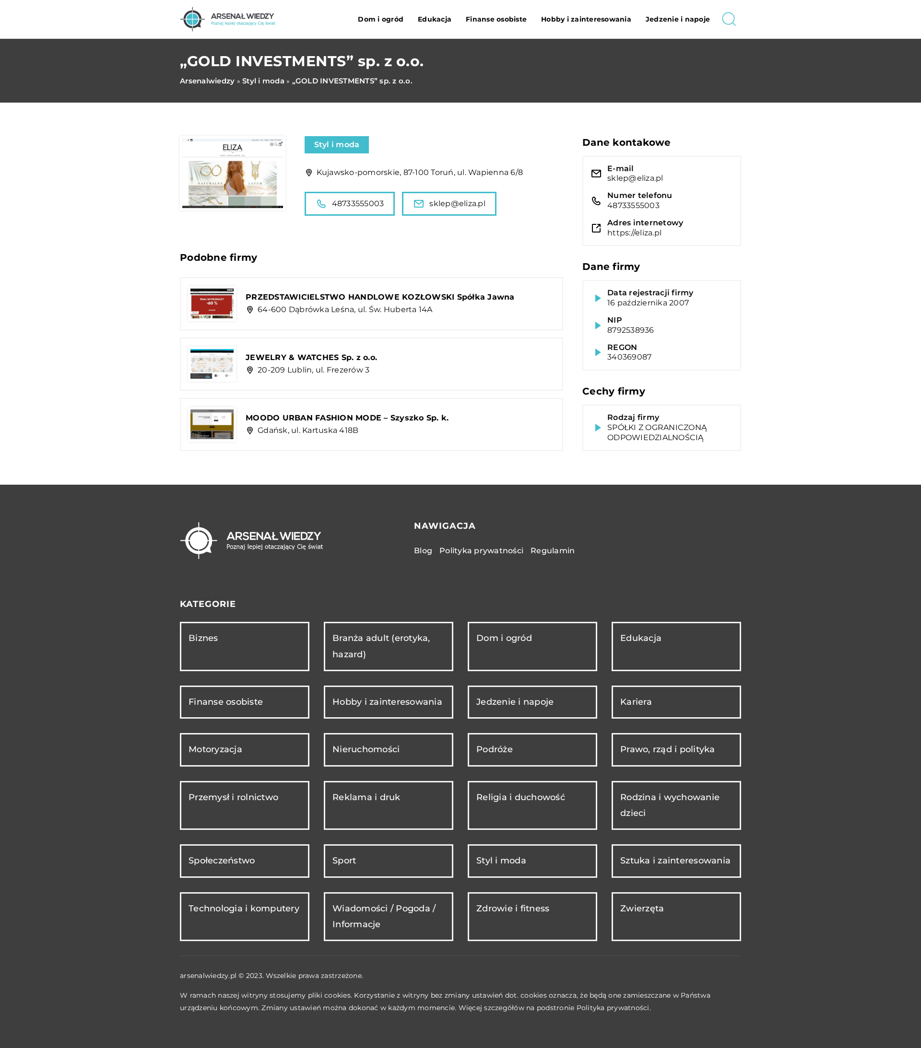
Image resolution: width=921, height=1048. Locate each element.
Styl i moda (337, 144)
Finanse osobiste (496, 19)
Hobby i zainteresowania (586, 19)
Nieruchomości (366, 749)
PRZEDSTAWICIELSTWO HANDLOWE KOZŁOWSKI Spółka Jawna (380, 297)
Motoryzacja (215, 749)
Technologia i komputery (244, 908)
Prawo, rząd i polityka (667, 749)
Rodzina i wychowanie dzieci (670, 805)
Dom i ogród (380, 19)
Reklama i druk (366, 797)
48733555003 (358, 203)
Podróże (494, 749)
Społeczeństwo (222, 860)
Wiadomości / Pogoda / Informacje (384, 916)
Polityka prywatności (481, 550)
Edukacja (434, 19)
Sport (344, 860)
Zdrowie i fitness (512, 908)
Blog (423, 550)
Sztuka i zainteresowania (675, 860)
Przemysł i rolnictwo (233, 797)
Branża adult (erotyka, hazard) (381, 646)
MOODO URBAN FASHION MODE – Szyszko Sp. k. (347, 417)
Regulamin (553, 550)
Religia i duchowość (520, 797)
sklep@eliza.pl (457, 203)
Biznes (203, 638)
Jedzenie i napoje (678, 19)
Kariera (636, 702)
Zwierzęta (642, 908)
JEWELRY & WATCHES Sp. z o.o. (311, 357)
